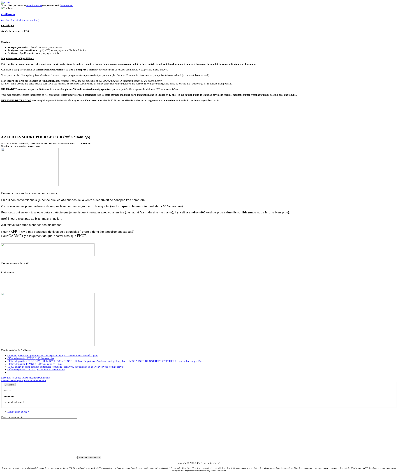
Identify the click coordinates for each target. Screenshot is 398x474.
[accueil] (6, 2)
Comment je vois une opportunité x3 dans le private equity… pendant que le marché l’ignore (52, 355)
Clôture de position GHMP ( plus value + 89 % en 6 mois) (36, 369)
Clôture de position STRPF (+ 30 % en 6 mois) (30, 358)
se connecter (66, 5)
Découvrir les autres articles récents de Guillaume (25, 377)
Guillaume (8, 14)
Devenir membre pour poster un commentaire (23, 380)
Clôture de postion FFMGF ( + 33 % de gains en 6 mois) (35, 364)
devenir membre (34, 5)
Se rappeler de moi (13, 402)
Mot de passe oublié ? (18, 411)
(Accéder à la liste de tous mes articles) (20, 20)
